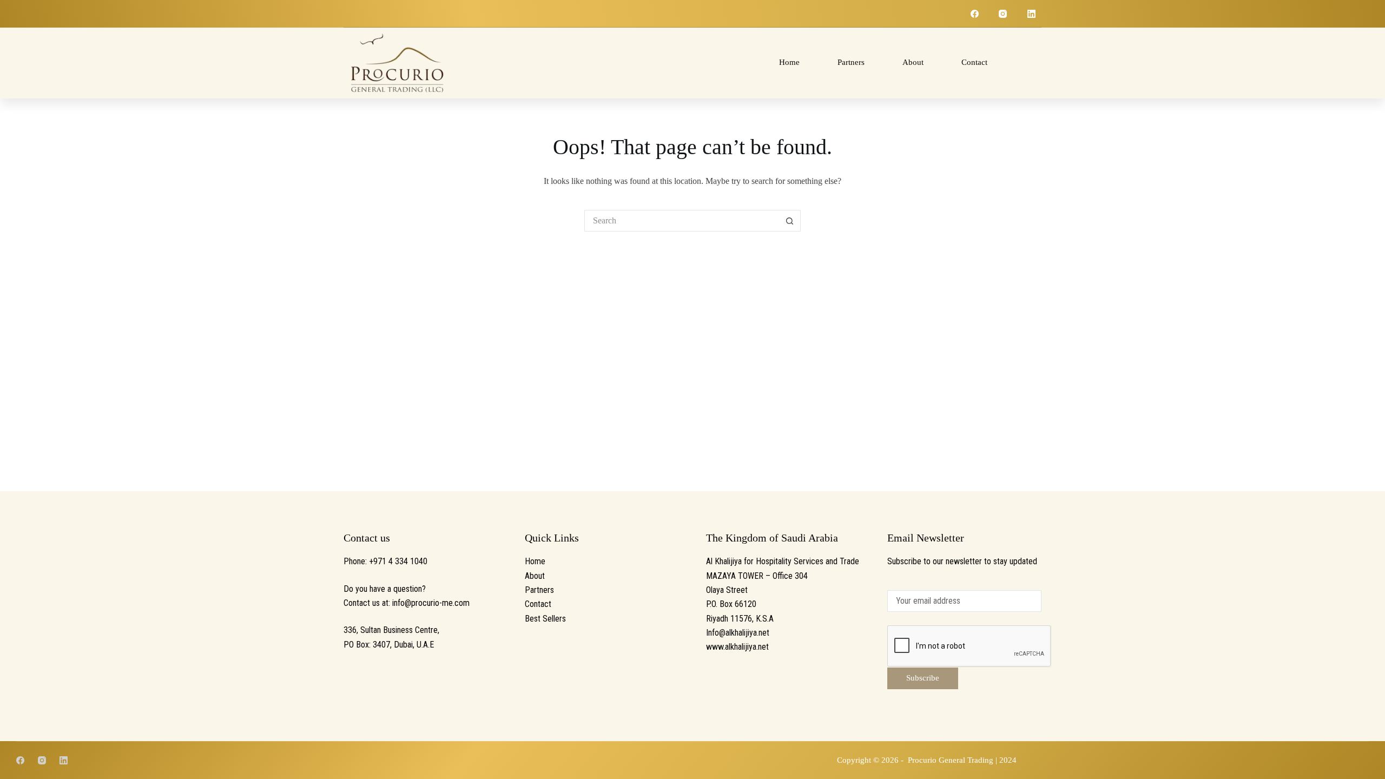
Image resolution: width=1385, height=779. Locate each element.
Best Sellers (545, 618)
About (913, 62)
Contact (974, 62)
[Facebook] (975, 13)
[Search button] (790, 221)
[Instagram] (1003, 13)
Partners (851, 62)
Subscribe (922, 678)
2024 (1008, 760)
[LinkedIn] (1031, 13)
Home (789, 62)
